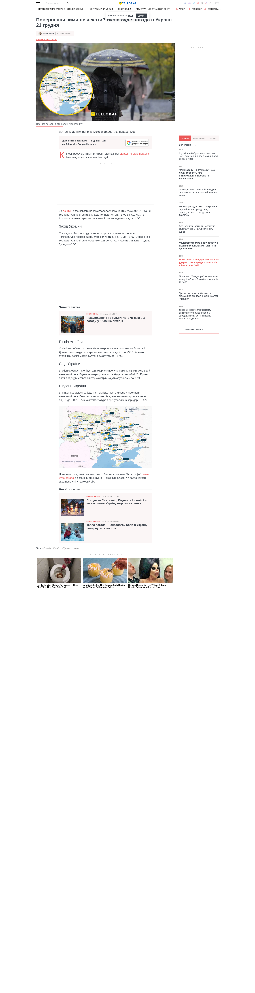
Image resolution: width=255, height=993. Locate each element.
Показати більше (194, 330)
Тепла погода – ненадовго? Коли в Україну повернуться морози (116, 526)
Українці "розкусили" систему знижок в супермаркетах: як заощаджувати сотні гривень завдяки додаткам (195, 314)
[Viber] (189, 3)
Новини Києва (92, 314)
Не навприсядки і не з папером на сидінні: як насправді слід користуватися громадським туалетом (198, 210)
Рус (217, 3)
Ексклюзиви (124, 9)
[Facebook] (185, 3)
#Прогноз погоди (70, 548)
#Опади (56, 548)
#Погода (46, 548)
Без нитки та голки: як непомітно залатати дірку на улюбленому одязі (197, 229)
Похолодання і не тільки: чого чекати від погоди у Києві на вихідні (115, 319)
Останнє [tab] (185, 138)
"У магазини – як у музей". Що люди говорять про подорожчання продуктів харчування (197, 174)
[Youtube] (198, 3)
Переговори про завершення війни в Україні (61, 9)
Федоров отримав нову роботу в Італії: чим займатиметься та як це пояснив (198, 245)
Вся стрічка (185, 145)
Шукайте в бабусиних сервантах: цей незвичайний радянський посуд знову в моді (198, 156)
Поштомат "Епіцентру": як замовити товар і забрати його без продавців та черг (198, 279)
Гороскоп (197, 9)
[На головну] (127, 3)
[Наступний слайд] (220, 9)
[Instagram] (206, 3)
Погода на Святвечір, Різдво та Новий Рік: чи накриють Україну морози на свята (117, 502)
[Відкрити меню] (38, 3)
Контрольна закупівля (101, 9)
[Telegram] (194, 3)
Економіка (213, 9)
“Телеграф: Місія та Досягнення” (153, 9)
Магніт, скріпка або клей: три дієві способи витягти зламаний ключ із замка (198, 192)
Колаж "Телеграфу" (71, 124)
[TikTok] (210, 3)
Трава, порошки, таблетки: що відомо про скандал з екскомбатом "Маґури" (198, 296)
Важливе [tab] (213, 138)
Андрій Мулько (48, 33)
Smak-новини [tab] (199, 138)
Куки (130, 15)
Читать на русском (46, 40)
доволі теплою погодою (135, 153)
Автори (182, 9)
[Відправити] (67, 3)
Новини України (93, 496)
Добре (141, 16)
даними (67, 210)
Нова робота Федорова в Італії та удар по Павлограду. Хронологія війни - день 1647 (199, 262)
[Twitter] (202, 3)
